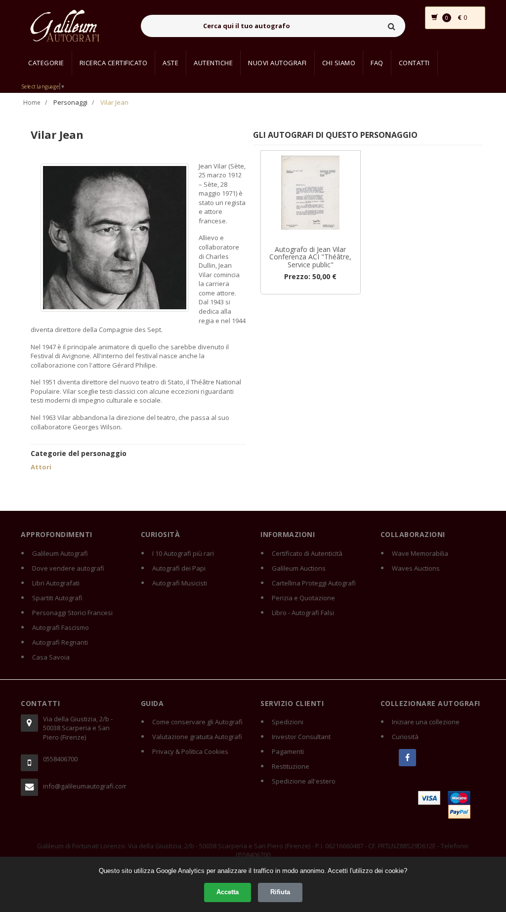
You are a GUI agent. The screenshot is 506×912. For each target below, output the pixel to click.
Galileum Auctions (299, 568)
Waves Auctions (416, 568)
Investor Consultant (301, 736)
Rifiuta (280, 892)
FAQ (377, 62)
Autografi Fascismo (60, 627)
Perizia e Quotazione (303, 597)
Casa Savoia (51, 657)
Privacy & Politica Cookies (190, 751)
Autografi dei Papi (179, 568)
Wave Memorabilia (420, 553)
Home (32, 102)
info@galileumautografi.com (84, 786)
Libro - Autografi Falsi (303, 612)
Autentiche (213, 62)
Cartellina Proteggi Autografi (314, 583)
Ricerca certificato (114, 62)
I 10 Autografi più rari (183, 553)
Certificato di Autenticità (307, 553)
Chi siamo (339, 62)
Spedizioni (287, 721)
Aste (170, 62)
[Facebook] (407, 757)
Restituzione (290, 766)
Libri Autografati (56, 583)
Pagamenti (288, 751)
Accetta (227, 892)
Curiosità (405, 736)
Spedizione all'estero (304, 781)
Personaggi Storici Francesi (72, 612)
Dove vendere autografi (68, 568)
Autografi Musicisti (179, 583)
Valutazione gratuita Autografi (197, 736)
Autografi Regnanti (60, 642)
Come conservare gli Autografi (197, 721)
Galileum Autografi (60, 553)
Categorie (46, 62)
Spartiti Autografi (57, 597)
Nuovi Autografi (277, 62)
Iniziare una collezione (426, 721)
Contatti (414, 62)
